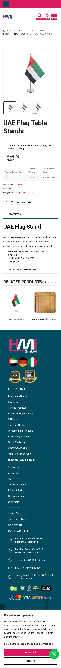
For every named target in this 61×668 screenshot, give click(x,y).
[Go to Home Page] (4, 30)
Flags (30, 193)
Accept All (30, 652)
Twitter (11, 202)
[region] (30, 639)
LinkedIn (17, 202)
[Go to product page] (16, 302)
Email (29, 202)
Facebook (5, 202)
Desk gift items (20, 193)
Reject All (30, 661)
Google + (23, 202)
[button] (6, 4)
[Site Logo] (9, 17)
